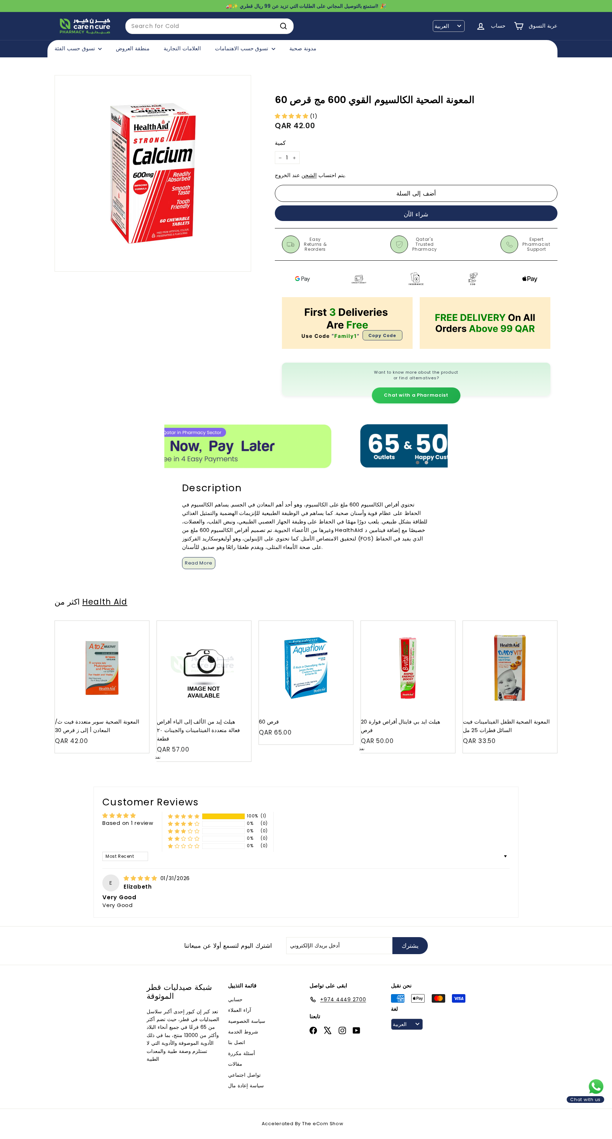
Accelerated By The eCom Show (303, 1123)
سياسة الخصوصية (246, 1021)
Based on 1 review (127, 823)
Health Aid (104, 601)
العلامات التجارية (182, 48)
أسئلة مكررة (241, 1053)
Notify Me (239, 623)
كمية (280, 143)
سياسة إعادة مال (246, 1085)
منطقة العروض (132, 48)
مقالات (235, 1063)
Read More (198, 563)
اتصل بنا (236, 1042)
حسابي (235, 999)
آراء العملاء (239, 1010)
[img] (141, 878)
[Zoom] (153, 173)
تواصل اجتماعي (244, 1074)
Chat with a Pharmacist (416, 395)
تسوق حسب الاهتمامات (242, 48)
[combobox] (209, 26)
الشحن (309, 175)
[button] (292, 116)
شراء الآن (416, 214)
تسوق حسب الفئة (75, 48)
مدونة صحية (302, 48)
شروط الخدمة (243, 1031)
